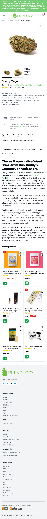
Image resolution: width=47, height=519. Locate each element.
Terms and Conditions (8, 515)
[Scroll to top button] (43, 509)
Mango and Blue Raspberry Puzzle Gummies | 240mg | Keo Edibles (11, 273)
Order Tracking (8, 493)
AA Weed (23, 85)
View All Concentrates (10, 415)
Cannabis (10, 20)
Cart (4, 482)
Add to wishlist (3, 135)
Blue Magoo (11, 178)
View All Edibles (8, 445)
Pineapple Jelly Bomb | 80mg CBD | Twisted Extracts (12, 347)
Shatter (5, 397)
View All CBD (7, 423)
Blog (4, 471)
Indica (17, 20)
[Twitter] (7, 383)
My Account (7, 487)
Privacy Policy (19, 515)
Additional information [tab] (21, 149)
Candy (5, 434)
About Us (6, 466)
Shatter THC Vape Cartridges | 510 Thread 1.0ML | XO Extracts (12, 310)
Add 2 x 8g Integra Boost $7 (34, 346)
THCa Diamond (8, 402)
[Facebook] (3, 383)
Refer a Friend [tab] (7, 154)
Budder (5, 400)
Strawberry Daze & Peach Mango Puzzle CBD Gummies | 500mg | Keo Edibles (34, 273)
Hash (5, 408)
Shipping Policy (28, 515)
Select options (5, 321)
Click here (19, 126)
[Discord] (11, 383)
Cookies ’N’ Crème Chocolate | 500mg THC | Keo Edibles (34, 310)
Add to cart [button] (5, 283)
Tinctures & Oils (8, 442)
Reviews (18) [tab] (37, 149)
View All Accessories (10, 455)
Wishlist (5, 495)
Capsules (6, 437)
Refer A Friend (8, 477)
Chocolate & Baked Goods (11, 439)
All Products (32, 85)
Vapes (5, 413)
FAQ (4, 469)
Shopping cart (7, 479)
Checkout (6, 485)
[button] (41, 26)
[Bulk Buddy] (23, 14)
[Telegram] (15, 383)
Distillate (6, 405)
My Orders (6, 490)
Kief (4, 410)
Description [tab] (6, 149)
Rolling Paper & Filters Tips (11, 452)
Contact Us (7, 474)
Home (3, 20)
